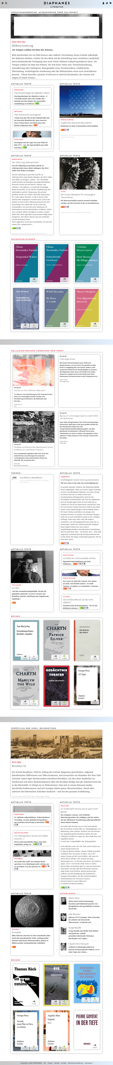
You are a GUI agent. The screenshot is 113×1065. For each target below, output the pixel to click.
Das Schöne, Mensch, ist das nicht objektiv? (78, 601)
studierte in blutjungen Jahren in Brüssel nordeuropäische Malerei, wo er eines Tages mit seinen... (84, 949)
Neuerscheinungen (23, 239)
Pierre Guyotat (16, 585)
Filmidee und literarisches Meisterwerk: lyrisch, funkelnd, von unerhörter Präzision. (33, 449)
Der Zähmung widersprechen (25, 162)
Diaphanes (56, 3)
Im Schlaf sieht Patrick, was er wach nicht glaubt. (79, 810)
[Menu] (3, 3)
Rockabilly (16, 932)
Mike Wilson (15, 929)
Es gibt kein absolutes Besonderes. (76, 123)
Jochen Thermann (68, 555)
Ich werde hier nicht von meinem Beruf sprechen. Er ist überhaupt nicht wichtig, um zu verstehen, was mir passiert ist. (31, 864)
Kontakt (63, 1063)
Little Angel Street (67, 359)
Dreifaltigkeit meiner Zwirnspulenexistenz (80, 480)
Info (44, 1063)
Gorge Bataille (75, 928)
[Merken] (15, 245)
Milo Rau (71, 119)
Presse (50, 1063)
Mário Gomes (18, 111)
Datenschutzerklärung (75, 1063)
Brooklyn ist (19, 766)
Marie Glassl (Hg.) (18, 42)
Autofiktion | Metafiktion (31, 478)
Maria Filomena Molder (21, 832)
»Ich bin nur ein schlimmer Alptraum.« (30, 390)
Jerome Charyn (18, 139)
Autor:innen (67, 893)
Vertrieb (56, 1063)
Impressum (89, 1063)
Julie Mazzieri (74, 914)
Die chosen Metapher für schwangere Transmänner (78, 196)
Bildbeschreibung (22, 45)
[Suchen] (6, 3)
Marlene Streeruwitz (69, 578)
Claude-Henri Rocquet (79, 944)
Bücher (15, 616)
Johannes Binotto (17, 159)
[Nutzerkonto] (103, 3)
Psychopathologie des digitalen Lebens (32, 93)
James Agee (16, 762)
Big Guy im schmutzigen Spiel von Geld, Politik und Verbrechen (79, 417)
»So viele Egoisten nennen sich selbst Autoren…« (31, 837)
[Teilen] (18, 245)
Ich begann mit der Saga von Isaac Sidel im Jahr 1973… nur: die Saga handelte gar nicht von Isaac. (31, 145)
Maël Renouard (18, 90)
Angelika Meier (65, 476)
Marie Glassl (74, 898)
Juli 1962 (15, 588)
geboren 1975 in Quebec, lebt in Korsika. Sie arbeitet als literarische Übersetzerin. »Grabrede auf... (84, 919)
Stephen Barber (19, 814)
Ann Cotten (66, 596)
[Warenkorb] (110, 3)
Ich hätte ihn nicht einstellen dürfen (79, 558)
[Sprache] (107, 3)
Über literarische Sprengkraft (27, 115)
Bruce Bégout (18, 858)
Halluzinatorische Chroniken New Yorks (37, 351)
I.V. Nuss (63, 191)
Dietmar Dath (65, 805)
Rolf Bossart (64, 119)
